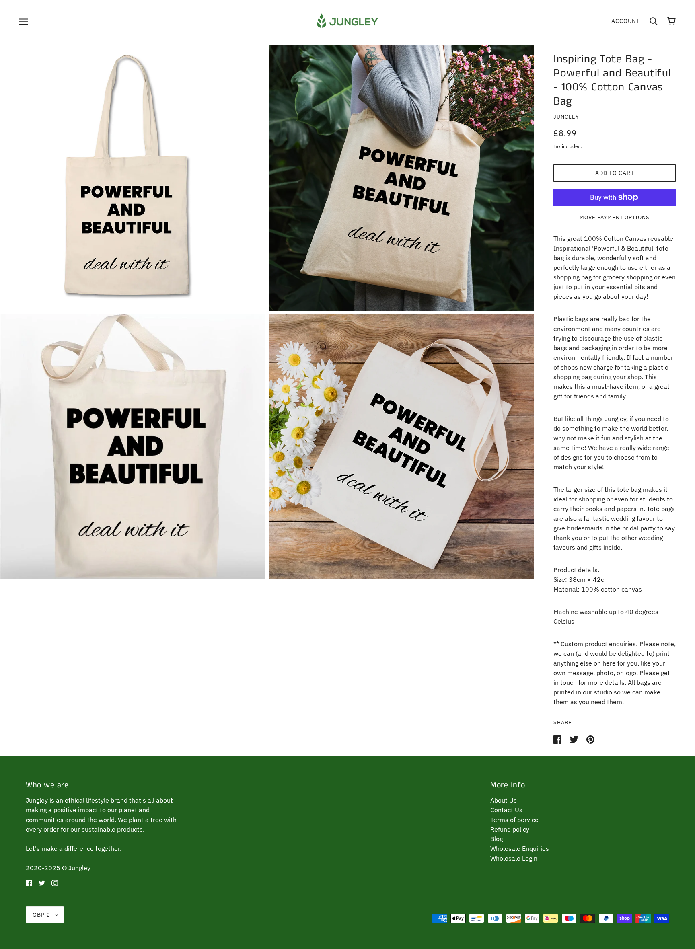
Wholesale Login (513, 858)
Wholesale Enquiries (519, 848)
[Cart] (671, 20)
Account (625, 21)
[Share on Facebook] (558, 738)
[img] (29, 882)
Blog (496, 839)
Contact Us (506, 810)
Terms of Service (514, 819)
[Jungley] (347, 20)
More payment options (615, 217)
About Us (503, 800)
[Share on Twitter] (574, 738)
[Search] (654, 21)
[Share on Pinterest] (590, 738)
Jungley (566, 116)
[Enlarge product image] (132, 178)
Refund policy (509, 829)
